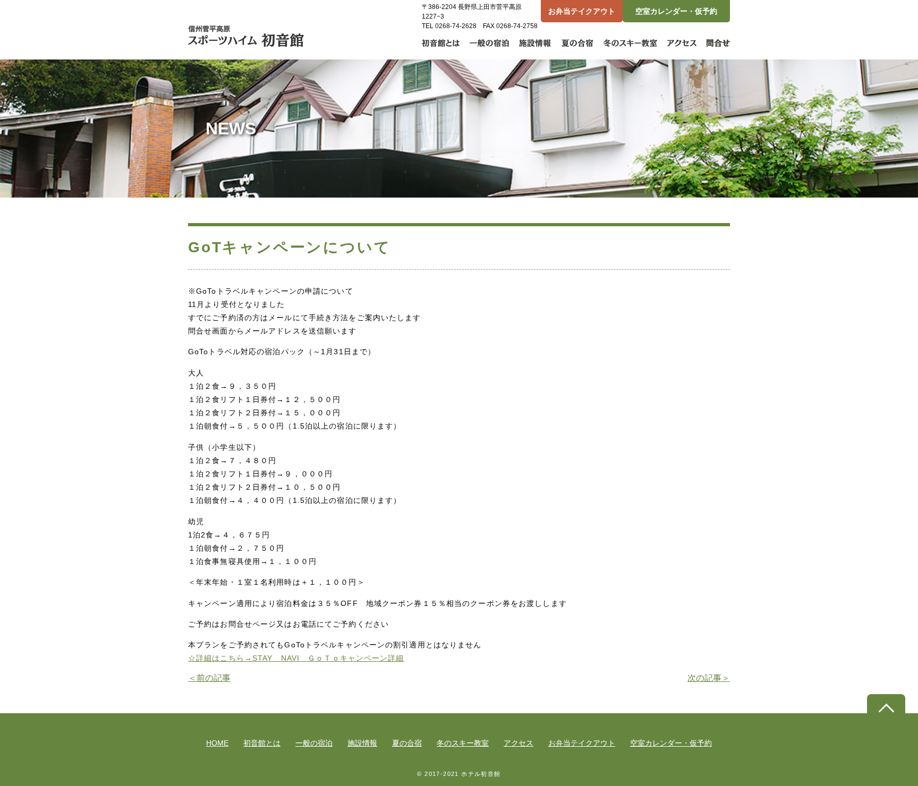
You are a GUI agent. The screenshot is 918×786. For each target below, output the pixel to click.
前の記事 (209, 677)
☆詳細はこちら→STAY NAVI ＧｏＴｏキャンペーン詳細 (296, 658)
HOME (217, 743)
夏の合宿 (407, 743)
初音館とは (261, 743)
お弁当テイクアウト (581, 11)
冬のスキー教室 (463, 743)
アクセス (518, 743)
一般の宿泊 (314, 743)
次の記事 (708, 677)
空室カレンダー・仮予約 (676, 11)
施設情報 (362, 743)
